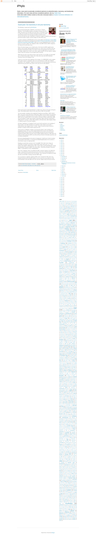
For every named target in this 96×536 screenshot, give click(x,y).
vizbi (71, 504)
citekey (70, 249)
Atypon (64, 216)
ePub (74, 293)
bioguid (67, 227)
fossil (74, 304)
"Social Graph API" (74, 202)
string (60, 468)
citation (64, 247)
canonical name (69, 238)
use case (63, 497)
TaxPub (68, 480)
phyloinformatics (65, 417)
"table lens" (62, 203)
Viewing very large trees (70, 107)
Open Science (65, 402)
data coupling (67, 268)
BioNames (62, 125)
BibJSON (75, 221)
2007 (62, 192)
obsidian (64, 399)
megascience (61, 373)
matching (70, 370)
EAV (75, 287)
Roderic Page (24, 163)
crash (76, 260)
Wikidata (72, 510)
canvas (74, 238)
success (75, 468)
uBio (60, 494)
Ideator (65, 338)
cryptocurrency (61, 263)
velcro (71, 499)
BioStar (64, 230)
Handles (64, 330)
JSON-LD (61, 354)
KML (76, 354)
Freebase (66, 305)
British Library (66, 236)
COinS (65, 254)
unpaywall (65, 496)
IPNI (63, 348)
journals (75, 351)
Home (37, 170)
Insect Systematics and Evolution (70, 344)
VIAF (75, 500)
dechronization (61, 274)
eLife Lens (70, 290)
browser (60, 237)
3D (68, 204)
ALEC (61, 124)
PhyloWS (65, 418)
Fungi (64, 306)
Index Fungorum (72, 343)
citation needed (73, 248)
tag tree (68, 473)
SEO (74, 454)
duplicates (61, 286)
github (60, 315)
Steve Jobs (68, 467)
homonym (62, 333)
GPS (74, 323)
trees (62, 491)
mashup (65, 370)
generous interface (62, 311)
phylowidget (61, 418)
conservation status (72, 256)
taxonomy (74, 479)
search (70, 453)
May (62, 170)
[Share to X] (40, 164)
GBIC (66, 308)
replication (68, 444)
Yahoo (71, 516)
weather (63, 507)
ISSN (66, 349)
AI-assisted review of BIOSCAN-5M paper (70, 67)
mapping (60, 369)
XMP (65, 516)
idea (61, 338)
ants (72, 210)
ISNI (71, 348)
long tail (71, 362)
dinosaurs (73, 279)
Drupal (76, 284)
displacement (69, 280)
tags (76, 473)
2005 (62, 196)
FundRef (60, 306)
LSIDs (72, 363)
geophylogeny (61, 313)
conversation (70, 257)
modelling (73, 382)
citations (60, 249)
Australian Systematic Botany (68, 217)
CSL (66, 263)
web (67, 507)
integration (61, 345)
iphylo (60, 348)
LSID (68, 363)
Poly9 (64, 425)
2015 (62, 179)
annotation (67, 210)
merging (68, 375)
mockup (60, 382)
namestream (73, 387)
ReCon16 (73, 441)
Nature (71, 389)
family (71, 299)
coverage (72, 260)
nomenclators (67, 395)
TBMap (61, 481)
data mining (71, 269)
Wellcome (74, 508)
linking (73, 360)
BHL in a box (64, 221)
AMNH (64, 209)
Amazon (74, 208)
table (65, 473)
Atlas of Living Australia (72, 215)
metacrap (70, 376)
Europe (60, 296)
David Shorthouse (67, 273)
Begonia (66, 220)
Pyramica (72, 435)
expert (69, 297)
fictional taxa (61, 300)
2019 (62, 151)
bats (60, 220)
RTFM (70, 447)
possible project (70, 425)
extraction (60, 298)
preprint (73, 428)
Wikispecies (61, 513)
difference (68, 276)
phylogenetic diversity (67, 416)
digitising (60, 279)
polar (75, 424)
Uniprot (71, 494)
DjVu (65, 281)
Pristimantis (61, 430)
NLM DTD (61, 394)
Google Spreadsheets (63, 323)
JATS (74, 350)
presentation (61, 429)
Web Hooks (71, 507)
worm (65, 515)
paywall (64, 412)
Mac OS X (65, 364)
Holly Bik (65, 332)
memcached (73, 374)
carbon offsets (61, 239)
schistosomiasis (61, 449)
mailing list (61, 367)
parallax (74, 410)
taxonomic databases (71, 476)
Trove (63, 492)
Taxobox (66, 475)
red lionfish (74, 442)
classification (61, 250)
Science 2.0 (73, 449)
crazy (61, 261)
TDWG (65, 481)
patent (60, 412)
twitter (62, 493)
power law (73, 426)
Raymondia (73, 438)
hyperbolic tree (69, 336)
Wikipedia (67, 512)
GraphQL (65, 325)
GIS (69, 314)
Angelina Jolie (61, 210)
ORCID (62, 406)
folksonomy (74, 303)
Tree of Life (62, 490)
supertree (74, 469)
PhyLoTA (73, 417)
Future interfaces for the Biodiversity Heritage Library (70, 58)
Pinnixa (74, 418)
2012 (62, 184)
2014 (62, 181)
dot (72, 284)
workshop (73, 514)
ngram (68, 393)
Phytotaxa (70, 418)
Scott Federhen (74, 450)
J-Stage (62, 350)
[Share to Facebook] (42, 164)
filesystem (71, 300)
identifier (74, 338)
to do (61, 486)
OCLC (68, 399)
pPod (60, 428)
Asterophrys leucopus (62, 215)
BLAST (69, 231)
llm (64, 362)
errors (33, 165)
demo (74, 275)
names (66, 387)
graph (72, 324)
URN (60, 497)
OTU (75, 406)
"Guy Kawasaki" (74, 201)
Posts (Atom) (25, 172)
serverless (60, 455)
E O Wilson (72, 286)
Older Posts (54, 170)
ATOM (60, 216)
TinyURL (75, 485)
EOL (70, 293)
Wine (75, 513)
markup (60, 370)
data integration (65, 269)
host (76, 333)
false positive (66, 299)
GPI (70, 323)
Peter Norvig (73, 413)
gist (72, 314)
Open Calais (65, 401)
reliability (60, 444)
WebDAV (65, 508)
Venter (74, 499)
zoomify (69, 519)
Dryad (62, 285)
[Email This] (38, 164)
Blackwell (65, 231)
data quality (29, 165)
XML (61, 516)
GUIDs (64, 327)
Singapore (69, 456)
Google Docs (63, 320)
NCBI (70, 391)
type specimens (73, 493)
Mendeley (61, 375)
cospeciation (61, 260)
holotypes (70, 332)
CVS (76, 263)
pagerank (75, 407)
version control (66, 500)
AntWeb (75, 210)
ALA (21, 165)
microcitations (61, 379)
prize (66, 430)
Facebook (69, 298)
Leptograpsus (61, 357)
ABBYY (72, 204)
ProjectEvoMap (68, 431)
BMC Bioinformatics (72, 232)
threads (60, 485)
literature (74, 361)
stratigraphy (74, 467)
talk (61, 474)
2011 (62, 186)
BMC (66, 232)
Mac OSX (69, 364)
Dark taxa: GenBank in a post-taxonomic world (70, 86)
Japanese (70, 350)
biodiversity (69, 225)
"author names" (62, 201)
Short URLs (62, 100)
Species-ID (75, 461)
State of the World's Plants (71, 466)
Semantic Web (68, 454)
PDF (67, 412)
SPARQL (61, 461)
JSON (74, 352)
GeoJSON (73, 312)
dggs (64, 276)
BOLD (72, 233)
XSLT (68, 516)
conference (61, 256)
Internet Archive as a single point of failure (68, 94)
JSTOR (69, 354)
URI (68, 496)
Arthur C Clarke (62, 214)
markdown (69, 369)
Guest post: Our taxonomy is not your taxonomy (34, 25)
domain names (68, 284)
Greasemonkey (61, 326)
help (72, 330)
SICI (61, 456)
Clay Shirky (68, 250)
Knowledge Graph (64, 355)
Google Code (74, 319)
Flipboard (62, 303)
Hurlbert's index (62, 336)
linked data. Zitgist (67, 360)
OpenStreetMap (67, 405)
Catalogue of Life (71, 240)
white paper (65, 509)
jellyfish (66, 351)
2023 (62, 145)
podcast (67, 424)
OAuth (71, 398)
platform (60, 422)
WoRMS (68, 515)
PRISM (74, 429)
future (68, 306)
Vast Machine (65, 499)
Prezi (70, 429)
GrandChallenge (62, 324)
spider (73, 463)
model (70, 382)
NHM (74, 393)
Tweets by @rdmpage (63, 135)
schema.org (73, 448)
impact (66, 342)
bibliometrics (69, 224)
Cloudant (71, 251)
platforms (64, 422)
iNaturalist (60, 343)
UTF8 (67, 498)
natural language (73, 388)
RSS (66, 447)
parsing (74, 411)
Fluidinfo (69, 303)
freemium (71, 305)
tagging (72, 473)
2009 (62, 189)
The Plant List (69, 484)
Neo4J (60, 392)
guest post (38, 165)
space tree (69, 460)
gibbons (65, 314)
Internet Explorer (73, 345)
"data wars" (68, 201)
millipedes (61, 381)
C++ (64, 238)
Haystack (69, 330)
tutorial (69, 492)
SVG (60, 470)
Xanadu (75, 515)
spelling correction (68, 463)
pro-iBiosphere (72, 430)
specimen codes (71, 462)
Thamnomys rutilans (62, 484)
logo (67, 362)
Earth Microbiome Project (69, 287)
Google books (61, 319)
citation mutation (66, 248)
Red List (60, 443)
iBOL (61, 337)
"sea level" (67, 202)
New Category (71, 392)
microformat (67, 379)
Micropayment (73, 379)
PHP (69, 414)
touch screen (69, 487)
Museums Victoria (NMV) (51, 39)
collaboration (70, 254)
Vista (60, 503)
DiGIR (72, 276)
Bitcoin (61, 231)
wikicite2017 (66, 510)
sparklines (74, 460)
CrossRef (61, 262)
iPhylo (21, 5)
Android (68, 209)
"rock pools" (62, 202)
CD (59, 242)
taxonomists (69, 479)
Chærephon (75, 242)
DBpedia (73, 273)
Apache (61, 211)
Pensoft (74, 412)
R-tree (75, 436)
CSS (69, 263)
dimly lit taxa (67, 279)
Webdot (69, 508)
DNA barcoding (71, 281)
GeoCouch (61, 312)
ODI (75, 399)
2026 (62, 140)
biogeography (61, 227)
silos (65, 456)
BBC (63, 220)
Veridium (60, 500)
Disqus (74, 280)
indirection (61, 344)
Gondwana (61, 318)
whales (60, 509)
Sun (70, 469)
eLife (66, 290)
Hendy (76, 330)
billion (60, 225)
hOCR (62, 332)
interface (66, 345)
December (63, 156)
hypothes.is (75, 336)
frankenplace (61, 305)
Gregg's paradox (68, 326)
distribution (61, 281)
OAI (67, 398)
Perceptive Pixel (62, 413)
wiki (69, 509)
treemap (75, 490)
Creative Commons (68, 261)
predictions (69, 428)
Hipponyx (69, 331)
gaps (60, 308)
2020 (62, 150)
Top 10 (70, 486)
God (75, 317)
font (60, 304)
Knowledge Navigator (73, 355)
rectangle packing (68, 442)
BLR (76, 231)
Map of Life (74, 368)
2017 (62, 155)
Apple (69, 211)
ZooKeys (61, 519)
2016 (62, 177)
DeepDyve (61, 275)
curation (72, 263)
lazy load (62, 356)
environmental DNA (64, 293)
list (70, 361)
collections (75, 254)
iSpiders (62, 349)
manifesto (65, 368)
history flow (75, 331)
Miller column (73, 380)
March (62, 172)
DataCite (66, 272)
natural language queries (63, 389)
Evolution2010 (69, 296)
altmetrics (70, 208)
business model (71, 237)
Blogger (53, 532)
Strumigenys (71, 468)
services (65, 455)
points (71, 424)
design (60, 276)
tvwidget (75, 492)
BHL (71, 220)
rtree (73, 447)
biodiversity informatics (70, 226)
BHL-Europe (70, 221)
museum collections (63, 386)
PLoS (72, 422)
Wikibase (74, 509)
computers (73, 255)
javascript (61, 351)
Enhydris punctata (63, 292)
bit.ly (76, 230)
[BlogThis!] (39, 164)
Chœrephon (61, 245)
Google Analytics (73, 318)
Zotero (60, 520)
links (64, 361)
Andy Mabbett (73, 209)
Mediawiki (73, 371)
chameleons (70, 243)
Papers (70, 410)
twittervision (67, 493)
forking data (69, 304)
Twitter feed (57, 13)
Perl (68, 413)
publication (67, 432)
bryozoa (65, 237)
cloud (66, 251)
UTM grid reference (72, 498)
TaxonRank (63, 480)
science (67, 449)
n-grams (60, 387)
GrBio (75, 325)
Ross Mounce (61, 447)
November (63, 158)
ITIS (69, 349)
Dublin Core (73, 285)
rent (64, 444)
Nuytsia (64, 398)
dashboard (67, 267)
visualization (61, 504)
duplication (67, 286)
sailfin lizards (67, 448)
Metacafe (65, 376)
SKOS (74, 456)
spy (76, 463)
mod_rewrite (65, 382)
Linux (67, 361)
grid (72, 326)
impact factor (72, 342)
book (75, 233)
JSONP (65, 354)
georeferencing (69, 313)
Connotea (66, 256)
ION (65, 347)
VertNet (71, 500)
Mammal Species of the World (69, 367)
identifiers (61, 339)
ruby (76, 447)
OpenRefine (61, 405)
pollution (60, 425)
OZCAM (64, 407)
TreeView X (72, 491)
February (63, 174)
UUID (60, 499)
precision (64, 428)
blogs (73, 231)
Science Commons (62, 450)
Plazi (68, 422)
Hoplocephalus (71, 333)
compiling (68, 255)
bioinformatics (73, 227)
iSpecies (62, 128)
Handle (60, 330)
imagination (61, 342)
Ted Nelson (75, 481)
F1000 (65, 298)
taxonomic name (72, 478)
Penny (71, 412)
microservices (61, 380)
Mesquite (60, 376)
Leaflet (67, 356)
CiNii (75, 245)
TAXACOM (61, 475)
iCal (70, 337)
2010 (62, 187)
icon (73, 337)
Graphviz (70, 325)
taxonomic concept (62, 476)
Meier (67, 373)
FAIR (61, 299)
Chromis (71, 245)
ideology (75, 339)
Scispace (68, 450)
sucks (61, 469)
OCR (72, 399)
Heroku (61, 331)
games (75, 306)
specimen (62, 462)
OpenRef (73, 404)
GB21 (63, 308)
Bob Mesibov (33, 27)
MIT (64, 381)
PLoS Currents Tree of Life (68, 423)
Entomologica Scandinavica (72, 292)
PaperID (65, 410)
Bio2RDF (64, 225)
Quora (71, 436)
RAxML (67, 438)
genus (69, 311)
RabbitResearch (61, 437)
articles (74, 214)
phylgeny (60, 416)
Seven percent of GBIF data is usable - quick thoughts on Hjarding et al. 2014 (68, 50)
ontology (65, 400)
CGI (65, 242)
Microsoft (67, 380)
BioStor (61, 127)
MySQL (74, 386)
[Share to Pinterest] (43, 164)
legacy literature (72, 356)
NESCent (65, 392)
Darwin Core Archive (69, 266)
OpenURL (74, 405)
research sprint (73, 444)
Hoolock (66, 333)
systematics (61, 473)
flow (65, 303)
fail (72, 298)
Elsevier (75, 290)
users (74, 497)
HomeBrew (75, 332)
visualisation (69, 503)
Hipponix (65, 331)
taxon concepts (72, 475)
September (63, 161)
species (70, 461)
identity (71, 339)
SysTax (66, 472)
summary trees (66, 469)
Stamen (60, 466)
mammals (61, 368)
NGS (71, 393)
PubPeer (60, 435)
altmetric (65, 208)
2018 (62, 153)
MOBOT (74, 381)
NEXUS (64, 393)
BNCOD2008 (61, 233)
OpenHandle (68, 404)
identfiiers (69, 338)
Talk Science (65, 474)
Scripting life (61, 453)
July (62, 167)
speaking (66, 461)
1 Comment (33, 163)
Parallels (60, 411)
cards (66, 239)
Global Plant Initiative (66, 317)
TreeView (66, 491)
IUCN (76, 349)
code (61, 254)
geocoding (73, 311)
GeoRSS (75, 313)
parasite (65, 411)
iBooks (67, 337)
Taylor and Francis (74, 480)
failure (76, 298)
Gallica (71, 306)
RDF (68, 440)
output (60, 407)
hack (75, 327)
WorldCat (60, 515)
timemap (71, 485)
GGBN (62, 314)
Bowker (60, 236)
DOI (76, 282)
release (74, 443)
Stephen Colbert (62, 467)
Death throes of (65, 115)
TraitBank (74, 487)
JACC (66, 350)
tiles (63, 485)
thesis (75, 484)
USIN (60, 498)
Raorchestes (61, 438)
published (73, 432)
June (62, 169)
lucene (76, 363)
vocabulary (75, 504)
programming (61, 431)
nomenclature (73, 395)
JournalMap (71, 351)
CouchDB (66, 260)
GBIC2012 (70, 308)
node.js (70, 394)
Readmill (60, 441)
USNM (63, 498)
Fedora (74, 299)
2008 (62, 191)
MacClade (74, 364)
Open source (71, 402)
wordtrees (68, 514)
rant (74, 437)
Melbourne (68, 374)
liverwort (60, 362)
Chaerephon (70, 242)
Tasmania (74, 474)
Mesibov (73, 375)
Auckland (67, 216)
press (66, 429)
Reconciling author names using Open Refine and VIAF (71, 77)
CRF (74, 261)
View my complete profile (64, 27)
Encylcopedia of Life (73, 291)
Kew (73, 354)
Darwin (63, 266)
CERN (63, 242)
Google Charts (68, 319)
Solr (64, 460)
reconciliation (61, 442)
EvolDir (64, 296)
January (63, 175)
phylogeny (74, 416)
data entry (72, 268)
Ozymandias (62, 130)
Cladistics (74, 249)
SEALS (66, 453)
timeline (67, 485)
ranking (70, 437)
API (65, 211)
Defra (66, 275)
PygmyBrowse (66, 435)
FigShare (66, 300)
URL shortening (73, 496)
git (75, 314)
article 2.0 (69, 214)
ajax (61, 207)
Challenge (63, 243)
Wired (60, 514)
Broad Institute (72, 236)
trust (66, 492)
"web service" (68, 203)
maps (65, 369)
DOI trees (63, 284)
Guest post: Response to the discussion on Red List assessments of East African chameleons (71, 41)
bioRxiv (60, 230)
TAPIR (70, 474)
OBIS (74, 398)
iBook (64, 337)
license (73, 357)
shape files (70, 455)
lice (69, 357)
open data (71, 401)
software (60, 460)
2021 (62, 148)
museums (70, 386)
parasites (69, 411)
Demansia (70, 275)
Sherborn (75, 455)
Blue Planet (62, 232)
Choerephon (73, 244)
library (66, 357)
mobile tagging (69, 381)
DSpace (66, 285)
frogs (75, 305)
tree (72, 488)
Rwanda (62, 448)
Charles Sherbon (67, 244)
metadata (75, 376)
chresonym (66, 245)
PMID (64, 424)
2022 (62, 146)
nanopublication (62, 388)
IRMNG (67, 348)
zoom (66, 519)
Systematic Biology (72, 472)
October (63, 159)
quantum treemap (66, 436)
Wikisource (74, 512)
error (70, 294)
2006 (62, 194)
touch (64, 487)
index (66, 343)
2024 (62, 143)
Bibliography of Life (62, 224)
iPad (69, 347)
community (62, 255)
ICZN (76, 337)
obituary (60, 399)
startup (64, 466)
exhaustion (65, 297)
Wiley (67, 513)
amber (60, 209)
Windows (70, 513)
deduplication (68, 274)
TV (72, 492)
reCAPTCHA (67, 441)
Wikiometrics (61, 512)
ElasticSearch (61, 290)
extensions (74, 297)
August (62, 165)
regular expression (67, 443)
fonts (64, 304)
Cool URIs (75, 257)
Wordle (64, 514)
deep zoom (73, 274)
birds (73, 230)
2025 (62, 141)
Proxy (74, 431)
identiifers (67, 339)
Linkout (60, 361)
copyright (67, 258)
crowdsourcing (71, 262)
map (69, 368)
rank (67, 437)
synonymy (61, 472)
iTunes (72, 349)
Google (66, 318)
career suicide (70, 239)
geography (67, 312)
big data (74, 224)
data (71, 267)
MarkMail (74, 369)
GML (72, 317)
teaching (70, 481)
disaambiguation (62, 280)
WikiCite (60, 510)
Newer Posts (20, 170)
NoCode (66, 394)
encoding (67, 291)
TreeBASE (68, 490)
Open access (70, 400)
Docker (60, 282)
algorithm (68, 207)
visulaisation (67, 504)
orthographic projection (69, 406)
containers (61, 257)
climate (72, 250)
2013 (62, 182)
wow (72, 515)
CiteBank (65, 249)
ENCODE (62, 291)
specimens (61, 463)
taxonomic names (62, 479)
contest (65, 257)
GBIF (35, 165)
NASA (67, 388)
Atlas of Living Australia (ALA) (44, 41)
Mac (61, 364)
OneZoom (60, 400)
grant (68, 324)
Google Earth (69, 320)
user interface (69, 497)
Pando (62, 410)
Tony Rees (66, 486)
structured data (64, 468)
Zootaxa (73, 519)
